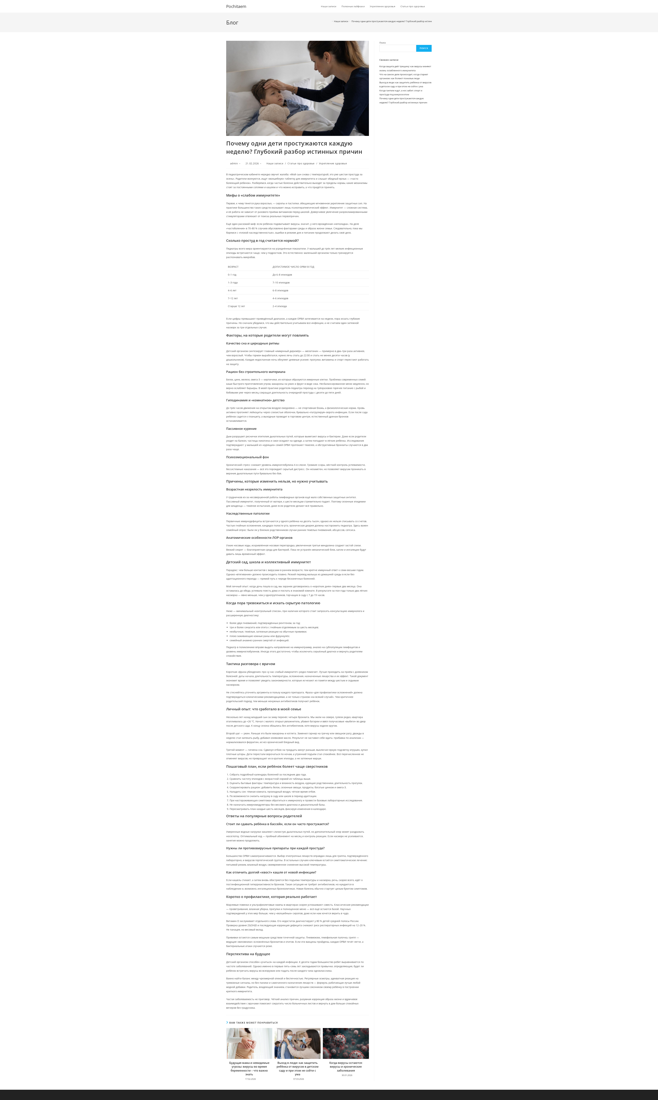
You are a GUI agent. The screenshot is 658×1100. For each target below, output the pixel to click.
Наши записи (274, 163)
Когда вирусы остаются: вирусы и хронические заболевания (345, 1066)
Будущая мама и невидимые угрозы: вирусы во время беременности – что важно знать (249, 1068)
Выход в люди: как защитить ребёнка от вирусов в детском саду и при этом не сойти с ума (298, 1068)
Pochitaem (236, 6)
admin (234, 163)
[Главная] (330, 21)
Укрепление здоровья (333, 163)
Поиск (382, 42)
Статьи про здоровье (301, 163)
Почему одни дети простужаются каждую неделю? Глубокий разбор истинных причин (397, 21)
